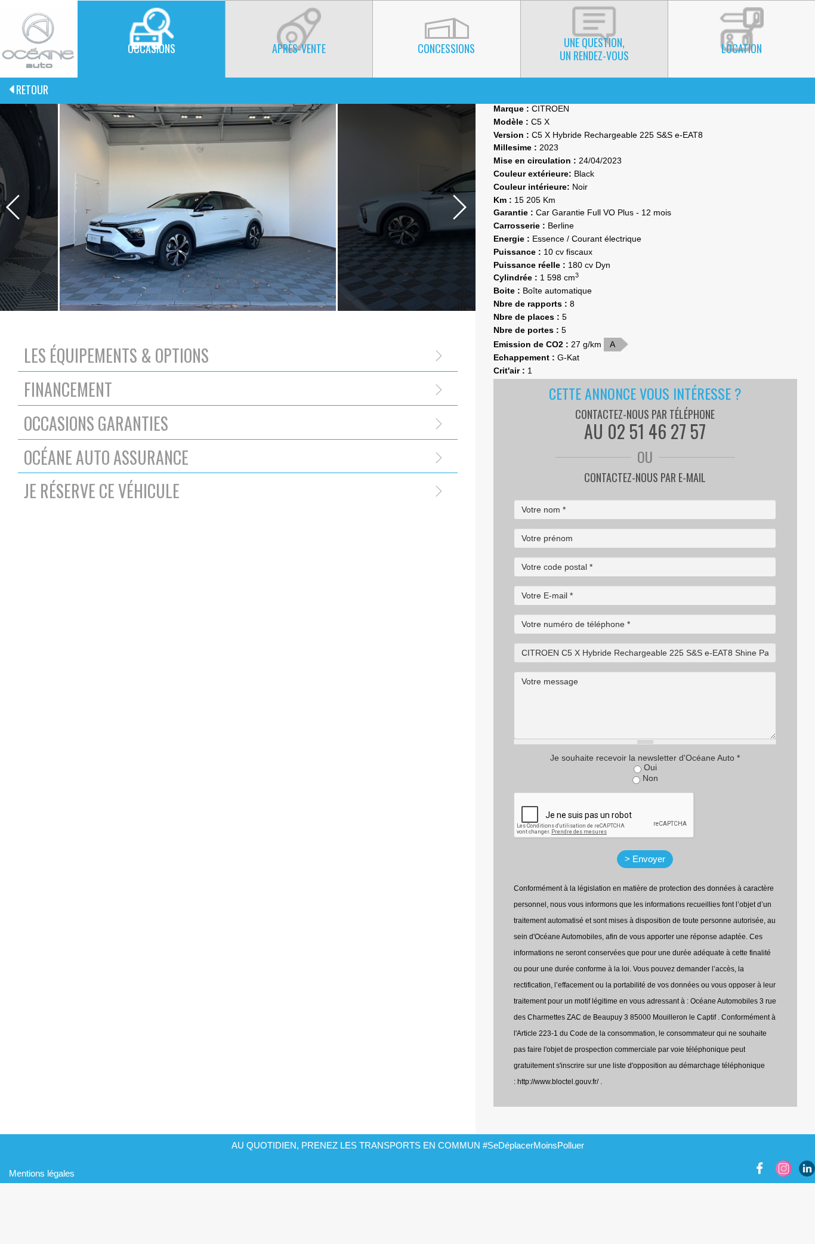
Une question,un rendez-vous (594, 49)
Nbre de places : (526, 317)
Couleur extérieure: (532, 173)
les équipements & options (116, 355)
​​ (760, 1167)
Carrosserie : (519, 225)
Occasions (151, 48)
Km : (502, 200)
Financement (68, 389)
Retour (31, 89)
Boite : (506, 290)
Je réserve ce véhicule (102, 491)
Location (741, 48)
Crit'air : (509, 370)
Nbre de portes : (526, 330)
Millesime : (515, 147)
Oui (650, 767)
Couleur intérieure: (531, 187)
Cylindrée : (515, 277)
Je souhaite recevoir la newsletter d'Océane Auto (645, 758)
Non (650, 778)
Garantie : (513, 212)
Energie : (511, 238)
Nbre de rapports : (530, 303)
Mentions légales (42, 1173)
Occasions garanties (96, 423)
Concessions (446, 48)
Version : (511, 135)
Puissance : (517, 252)
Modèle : (511, 121)
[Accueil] (39, 38)
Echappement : (524, 357)
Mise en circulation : (534, 160)
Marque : (511, 108)
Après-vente (299, 48)
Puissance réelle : (529, 265)
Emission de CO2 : (531, 344)
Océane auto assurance (106, 457)
